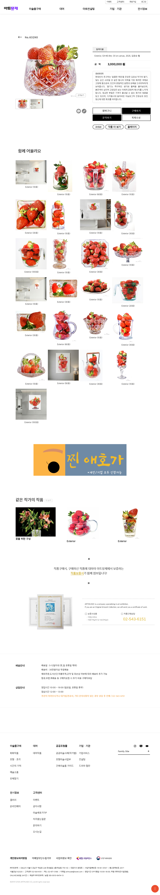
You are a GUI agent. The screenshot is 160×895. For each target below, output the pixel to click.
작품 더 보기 (114, 127)
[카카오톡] (78, 111)
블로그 (141, 746)
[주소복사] (84, 111)
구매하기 (136, 111)
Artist (98, 127)
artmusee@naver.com (74, 872)
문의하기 (107, 118)
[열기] (155, 888)
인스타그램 (135, 746)
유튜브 (147, 746)
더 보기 (48, 500)
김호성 (134, 56)
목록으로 (136, 118)
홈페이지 (132, 127)
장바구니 (107, 111)
